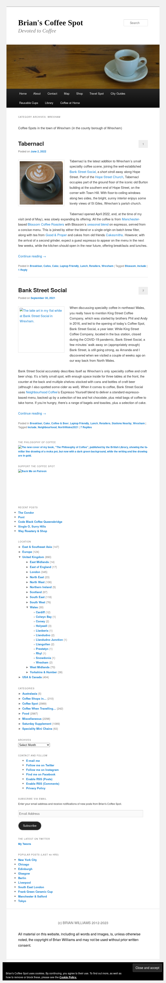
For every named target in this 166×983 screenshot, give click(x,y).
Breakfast (36, 266)
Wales (34, 607)
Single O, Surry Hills (32, 526)
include (141, 266)
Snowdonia (43, 658)
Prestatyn (42, 649)
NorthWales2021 (68, 427)
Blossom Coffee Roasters (46, 224)
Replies (86, 427)
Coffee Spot (30, 703)
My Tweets (24, 844)
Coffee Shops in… (34, 698)
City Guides (118, 93)
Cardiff (40, 612)
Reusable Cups (28, 103)
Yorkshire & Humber (43, 672)
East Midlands (39, 562)
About (37, 93)
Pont (21, 517)
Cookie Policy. (68, 977)
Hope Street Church (109, 176)
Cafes (47, 266)
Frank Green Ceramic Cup (35, 891)
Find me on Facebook (40, 774)
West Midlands (39, 667)
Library (49, 103)
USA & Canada (32, 677)
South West (37, 602)
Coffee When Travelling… (39, 708)
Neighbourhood (47, 427)
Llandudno (43, 635)
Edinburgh (25, 869)
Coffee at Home (70, 103)
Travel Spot (96, 93)
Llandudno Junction (49, 640)
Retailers (94, 266)
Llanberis (42, 630)
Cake (55, 266)
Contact (52, 93)
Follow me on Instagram (42, 770)
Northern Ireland (41, 587)
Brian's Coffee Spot (50, 22)
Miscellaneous (32, 719)
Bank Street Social (83, 171)
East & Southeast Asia (37, 547)
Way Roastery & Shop (32, 531)
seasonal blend (98, 224)
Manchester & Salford (32, 896)
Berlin (22, 878)
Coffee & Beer (60, 423)
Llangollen (43, 644)
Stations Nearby (122, 423)
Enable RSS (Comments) (42, 783)
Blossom (130, 266)
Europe (27, 552)
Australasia (29, 693)
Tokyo (22, 901)
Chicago (23, 864)
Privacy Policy (35, 788)
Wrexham (107, 266)
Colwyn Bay (44, 617)
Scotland (36, 592)
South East (37, 597)
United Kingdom (33, 557)
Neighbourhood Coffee (41, 392)
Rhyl (39, 653)
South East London (31, 887)
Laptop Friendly (69, 266)
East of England (40, 567)
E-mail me (33, 761)
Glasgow (24, 873)
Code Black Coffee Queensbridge (40, 522)
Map (66, 93)
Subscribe (30, 825)
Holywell (41, 626)
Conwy (40, 621)
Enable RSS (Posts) (39, 779)
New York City (27, 860)
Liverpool (24, 882)
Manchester (130, 219)
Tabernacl (31, 143)
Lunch (84, 266)
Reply (22, 270)
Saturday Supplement (36, 724)
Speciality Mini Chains (37, 728)
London (35, 572)
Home (23, 93)
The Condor (26, 512)
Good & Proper (56, 234)
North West (37, 582)
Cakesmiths (114, 234)
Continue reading (32, 256)
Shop (79, 93)
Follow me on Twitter (40, 765)
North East (37, 577)
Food (25, 713)
